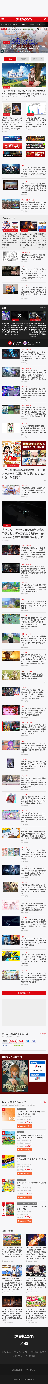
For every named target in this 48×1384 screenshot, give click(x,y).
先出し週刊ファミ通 (28, 200)
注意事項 (43, 1352)
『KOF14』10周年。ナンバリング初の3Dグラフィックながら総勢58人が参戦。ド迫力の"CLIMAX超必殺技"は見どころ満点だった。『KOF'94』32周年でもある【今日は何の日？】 (33, 552)
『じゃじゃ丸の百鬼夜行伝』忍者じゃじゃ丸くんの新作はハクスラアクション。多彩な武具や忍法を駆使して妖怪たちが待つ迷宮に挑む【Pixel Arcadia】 (33, 393)
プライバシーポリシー (21, 1352)
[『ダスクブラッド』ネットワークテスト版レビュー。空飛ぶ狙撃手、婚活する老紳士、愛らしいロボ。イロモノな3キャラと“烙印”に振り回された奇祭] (12, 1301)
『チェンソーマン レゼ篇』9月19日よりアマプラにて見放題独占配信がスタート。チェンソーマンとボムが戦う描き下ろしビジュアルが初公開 (33, 170)
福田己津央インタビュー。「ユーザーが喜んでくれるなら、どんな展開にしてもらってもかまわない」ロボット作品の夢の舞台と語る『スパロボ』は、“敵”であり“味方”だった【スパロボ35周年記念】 (12, 1283)
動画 (4, 307)
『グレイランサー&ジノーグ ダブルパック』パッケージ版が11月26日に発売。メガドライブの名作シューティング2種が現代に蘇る (33, 711)
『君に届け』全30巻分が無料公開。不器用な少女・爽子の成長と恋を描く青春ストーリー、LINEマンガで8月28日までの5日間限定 (33, 906)
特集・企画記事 (26, 320)
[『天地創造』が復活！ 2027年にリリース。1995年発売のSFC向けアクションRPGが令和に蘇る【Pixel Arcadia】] (11, 490)
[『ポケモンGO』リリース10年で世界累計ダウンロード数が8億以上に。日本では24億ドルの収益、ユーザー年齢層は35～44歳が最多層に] (36, 109)
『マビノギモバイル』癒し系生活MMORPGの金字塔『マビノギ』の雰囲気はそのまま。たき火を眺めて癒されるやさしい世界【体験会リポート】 (24, 47)
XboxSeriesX (18, 1045)
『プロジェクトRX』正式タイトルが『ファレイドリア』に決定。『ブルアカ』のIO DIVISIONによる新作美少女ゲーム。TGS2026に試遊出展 (33, 889)
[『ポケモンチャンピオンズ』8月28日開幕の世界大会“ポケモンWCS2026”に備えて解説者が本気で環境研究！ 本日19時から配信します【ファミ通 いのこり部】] (11, 726)
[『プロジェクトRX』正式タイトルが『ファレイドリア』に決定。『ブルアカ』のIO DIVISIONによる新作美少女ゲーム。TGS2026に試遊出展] (11, 887)
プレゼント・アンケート (10, 230)
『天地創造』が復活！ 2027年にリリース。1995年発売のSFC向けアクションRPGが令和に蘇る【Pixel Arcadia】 (33, 491)
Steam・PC (7, 1045)
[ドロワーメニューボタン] (2, 19)
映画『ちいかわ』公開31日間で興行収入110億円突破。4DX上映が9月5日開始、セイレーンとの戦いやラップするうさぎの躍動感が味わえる (33, 835)
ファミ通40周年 (13, 466)
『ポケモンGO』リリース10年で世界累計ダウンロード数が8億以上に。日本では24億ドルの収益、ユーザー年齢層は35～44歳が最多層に (36, 122)
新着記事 (23, 59)
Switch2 (8, 24)
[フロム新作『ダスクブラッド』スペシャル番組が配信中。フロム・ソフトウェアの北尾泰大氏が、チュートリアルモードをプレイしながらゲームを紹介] (28, 226)
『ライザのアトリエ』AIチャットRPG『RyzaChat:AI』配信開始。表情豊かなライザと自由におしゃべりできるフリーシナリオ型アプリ (24, 93)
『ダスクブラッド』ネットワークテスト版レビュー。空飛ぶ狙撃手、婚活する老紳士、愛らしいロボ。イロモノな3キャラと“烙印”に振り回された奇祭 (12, 1314)
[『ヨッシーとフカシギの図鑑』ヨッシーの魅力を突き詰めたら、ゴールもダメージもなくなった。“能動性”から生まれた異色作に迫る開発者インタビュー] (36, 1301)
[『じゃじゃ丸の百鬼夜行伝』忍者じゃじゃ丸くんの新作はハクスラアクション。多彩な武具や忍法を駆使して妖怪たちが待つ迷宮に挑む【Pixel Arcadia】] (11, 391)
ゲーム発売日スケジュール (15, 1033)
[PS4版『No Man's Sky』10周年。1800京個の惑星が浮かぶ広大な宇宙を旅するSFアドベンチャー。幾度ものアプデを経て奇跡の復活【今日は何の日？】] (11, 568)
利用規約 (34, 1352)
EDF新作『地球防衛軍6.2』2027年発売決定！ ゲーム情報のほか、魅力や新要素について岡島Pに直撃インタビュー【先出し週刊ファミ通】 (33, 205)
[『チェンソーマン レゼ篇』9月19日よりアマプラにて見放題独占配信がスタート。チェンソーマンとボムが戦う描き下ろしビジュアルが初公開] (11, 169)
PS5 (19, 24)
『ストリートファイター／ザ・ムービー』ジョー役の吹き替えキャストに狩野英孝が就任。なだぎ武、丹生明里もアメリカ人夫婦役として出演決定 (33, 292)
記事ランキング (37, 59)
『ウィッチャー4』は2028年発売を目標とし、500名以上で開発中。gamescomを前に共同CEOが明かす (23, 533)
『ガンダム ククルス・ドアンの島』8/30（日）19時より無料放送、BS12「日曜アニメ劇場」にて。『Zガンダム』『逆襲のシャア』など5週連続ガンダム (32, 694)
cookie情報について (20, 1356)
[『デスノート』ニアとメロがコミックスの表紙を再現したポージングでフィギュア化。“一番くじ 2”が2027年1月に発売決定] (11, 940)
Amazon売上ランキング (14, 1102)
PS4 (33, 1041)
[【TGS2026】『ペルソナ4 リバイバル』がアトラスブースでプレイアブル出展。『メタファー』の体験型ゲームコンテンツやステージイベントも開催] (11, 956)
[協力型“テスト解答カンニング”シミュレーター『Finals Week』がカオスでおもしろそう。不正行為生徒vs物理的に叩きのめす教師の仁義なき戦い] (11, 745)
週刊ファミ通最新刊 (12, 1057)
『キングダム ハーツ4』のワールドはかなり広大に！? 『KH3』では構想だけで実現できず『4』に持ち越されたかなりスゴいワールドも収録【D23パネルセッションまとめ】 (36, 1253)
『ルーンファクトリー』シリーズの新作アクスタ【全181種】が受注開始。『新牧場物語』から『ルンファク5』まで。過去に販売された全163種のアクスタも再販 (33, 977)
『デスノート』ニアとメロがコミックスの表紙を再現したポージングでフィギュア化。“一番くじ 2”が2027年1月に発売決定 (33, 941)
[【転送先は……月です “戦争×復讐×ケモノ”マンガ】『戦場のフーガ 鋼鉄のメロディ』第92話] (11, 256)
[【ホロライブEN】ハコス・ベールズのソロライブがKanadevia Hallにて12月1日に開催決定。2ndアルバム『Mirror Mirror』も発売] (11, 798)
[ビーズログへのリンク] (31, 1370)
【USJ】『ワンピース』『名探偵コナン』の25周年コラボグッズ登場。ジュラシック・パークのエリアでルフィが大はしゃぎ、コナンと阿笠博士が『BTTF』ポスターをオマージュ (12, 123)
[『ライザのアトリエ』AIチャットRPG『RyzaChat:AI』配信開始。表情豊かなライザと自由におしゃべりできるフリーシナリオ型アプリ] (24, 75)
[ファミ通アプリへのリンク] (17, 1370)
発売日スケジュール (37, 24)
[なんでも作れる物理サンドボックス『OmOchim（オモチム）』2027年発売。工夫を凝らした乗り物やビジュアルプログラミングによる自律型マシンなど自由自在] (11, 619)
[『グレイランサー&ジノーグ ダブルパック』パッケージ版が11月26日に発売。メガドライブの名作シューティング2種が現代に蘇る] (11, 710)
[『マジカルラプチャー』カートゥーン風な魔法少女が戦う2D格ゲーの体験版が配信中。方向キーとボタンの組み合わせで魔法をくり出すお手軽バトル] (11, 815)
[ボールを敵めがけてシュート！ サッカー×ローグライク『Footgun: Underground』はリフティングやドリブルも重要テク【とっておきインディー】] (28, 315)
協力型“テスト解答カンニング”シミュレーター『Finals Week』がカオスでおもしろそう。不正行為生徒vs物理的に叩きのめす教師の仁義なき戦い (33, 747)
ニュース (6, 87)
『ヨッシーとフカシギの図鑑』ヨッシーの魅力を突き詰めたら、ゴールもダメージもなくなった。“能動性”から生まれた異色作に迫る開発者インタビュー (36, 1314)
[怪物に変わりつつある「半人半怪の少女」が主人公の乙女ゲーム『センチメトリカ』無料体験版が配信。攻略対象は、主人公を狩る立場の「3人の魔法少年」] (11, 780)
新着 (2, 24)
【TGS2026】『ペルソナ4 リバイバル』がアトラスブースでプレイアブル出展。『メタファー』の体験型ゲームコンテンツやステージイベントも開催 (33, 959)
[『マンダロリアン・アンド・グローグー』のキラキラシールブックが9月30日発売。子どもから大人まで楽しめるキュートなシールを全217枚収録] (11, 852)
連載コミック (26, 252)
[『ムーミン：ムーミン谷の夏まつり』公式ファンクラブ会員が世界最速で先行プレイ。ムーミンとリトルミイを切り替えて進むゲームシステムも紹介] (11, 185)
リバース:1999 (28, 671)
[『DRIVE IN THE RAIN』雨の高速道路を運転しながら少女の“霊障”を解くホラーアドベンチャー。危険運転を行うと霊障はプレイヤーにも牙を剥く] (11, 921)
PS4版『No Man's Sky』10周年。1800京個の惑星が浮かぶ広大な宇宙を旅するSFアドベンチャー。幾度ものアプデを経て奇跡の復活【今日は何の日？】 (33, 570)
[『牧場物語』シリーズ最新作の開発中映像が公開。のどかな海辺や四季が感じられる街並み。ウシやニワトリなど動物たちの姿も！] (11, 587)
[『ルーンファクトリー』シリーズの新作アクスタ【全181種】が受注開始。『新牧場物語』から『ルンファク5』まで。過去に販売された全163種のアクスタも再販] (11, 975)
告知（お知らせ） (27, 722)
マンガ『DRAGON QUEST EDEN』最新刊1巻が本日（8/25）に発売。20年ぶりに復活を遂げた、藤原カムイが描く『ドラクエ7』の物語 (33, 430)
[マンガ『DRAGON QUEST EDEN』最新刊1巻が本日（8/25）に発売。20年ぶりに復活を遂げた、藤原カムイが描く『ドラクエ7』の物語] (11, 428)
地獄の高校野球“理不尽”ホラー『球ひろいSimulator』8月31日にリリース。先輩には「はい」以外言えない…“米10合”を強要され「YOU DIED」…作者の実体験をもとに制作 (33, 659)
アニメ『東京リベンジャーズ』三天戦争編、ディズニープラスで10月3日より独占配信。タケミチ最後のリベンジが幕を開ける (33, 765)
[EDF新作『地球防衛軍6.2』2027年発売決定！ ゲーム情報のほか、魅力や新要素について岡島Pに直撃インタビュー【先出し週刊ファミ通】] (11, 204)
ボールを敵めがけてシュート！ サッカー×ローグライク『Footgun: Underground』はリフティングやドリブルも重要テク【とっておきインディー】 (28, 328)
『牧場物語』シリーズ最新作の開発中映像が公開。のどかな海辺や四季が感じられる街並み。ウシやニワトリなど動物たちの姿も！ (33, 588)
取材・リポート (8, 43)
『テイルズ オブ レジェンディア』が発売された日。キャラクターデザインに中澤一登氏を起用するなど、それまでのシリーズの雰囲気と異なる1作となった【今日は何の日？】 (33, 411)
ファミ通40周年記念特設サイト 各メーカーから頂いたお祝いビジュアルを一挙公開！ (24, 473)
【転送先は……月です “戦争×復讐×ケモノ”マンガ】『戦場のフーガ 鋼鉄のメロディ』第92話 (33, 257)
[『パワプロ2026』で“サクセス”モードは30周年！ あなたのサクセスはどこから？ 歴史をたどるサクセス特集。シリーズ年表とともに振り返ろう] (12, 1240)
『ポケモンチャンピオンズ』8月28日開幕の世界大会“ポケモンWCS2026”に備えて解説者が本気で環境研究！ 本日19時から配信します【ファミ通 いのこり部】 (33, 729)
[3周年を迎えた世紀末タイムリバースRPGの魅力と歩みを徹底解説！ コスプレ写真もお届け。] (11, 675)
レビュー (24, 267)
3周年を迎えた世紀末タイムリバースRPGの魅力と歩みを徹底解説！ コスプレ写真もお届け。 (33, 676)
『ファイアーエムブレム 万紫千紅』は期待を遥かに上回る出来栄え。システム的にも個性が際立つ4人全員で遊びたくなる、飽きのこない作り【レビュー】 (36, 1283)
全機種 (5, 1041)
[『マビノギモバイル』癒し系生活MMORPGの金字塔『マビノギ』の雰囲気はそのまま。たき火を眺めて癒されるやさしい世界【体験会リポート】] (24, 40)
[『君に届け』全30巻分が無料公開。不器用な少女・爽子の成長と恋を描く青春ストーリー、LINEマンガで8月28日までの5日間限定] (11, 905)
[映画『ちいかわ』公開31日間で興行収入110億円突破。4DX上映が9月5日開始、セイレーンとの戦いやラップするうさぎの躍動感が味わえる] (11, 833)
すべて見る (43, 307)
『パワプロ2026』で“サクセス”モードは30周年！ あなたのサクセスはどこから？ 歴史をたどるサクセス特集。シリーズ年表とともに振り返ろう (12, 1253)
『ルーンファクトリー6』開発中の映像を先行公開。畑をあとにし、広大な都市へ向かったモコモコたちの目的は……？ (33, 604)
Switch (14, 24)
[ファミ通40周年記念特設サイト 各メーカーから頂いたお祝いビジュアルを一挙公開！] (24, 453)
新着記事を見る (24, 993)
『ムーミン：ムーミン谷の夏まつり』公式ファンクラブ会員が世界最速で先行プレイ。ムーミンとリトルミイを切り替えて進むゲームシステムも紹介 (33, 188)
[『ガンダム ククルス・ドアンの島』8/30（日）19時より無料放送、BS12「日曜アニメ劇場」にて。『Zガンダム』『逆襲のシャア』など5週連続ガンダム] (11, 691)
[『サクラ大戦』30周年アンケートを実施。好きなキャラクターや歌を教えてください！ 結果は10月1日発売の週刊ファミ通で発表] (10, 226)
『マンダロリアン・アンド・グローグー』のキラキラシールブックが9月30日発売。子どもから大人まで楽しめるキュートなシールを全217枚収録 (33, 854)
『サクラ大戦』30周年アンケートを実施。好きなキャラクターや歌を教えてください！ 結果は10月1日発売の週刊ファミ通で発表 (10, 239)
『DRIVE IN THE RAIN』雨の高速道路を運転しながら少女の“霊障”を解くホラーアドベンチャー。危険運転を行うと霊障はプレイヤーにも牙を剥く (33, 924)
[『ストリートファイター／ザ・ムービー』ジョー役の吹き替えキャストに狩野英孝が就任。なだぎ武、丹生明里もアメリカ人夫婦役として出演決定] (11, 289)
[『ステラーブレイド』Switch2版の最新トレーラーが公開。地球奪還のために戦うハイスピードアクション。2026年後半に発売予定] (11, 870)
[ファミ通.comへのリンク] (24, 19)
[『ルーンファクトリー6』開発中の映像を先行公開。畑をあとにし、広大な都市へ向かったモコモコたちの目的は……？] (11, 603)
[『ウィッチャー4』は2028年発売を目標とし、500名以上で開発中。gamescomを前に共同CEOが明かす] (24, 513)
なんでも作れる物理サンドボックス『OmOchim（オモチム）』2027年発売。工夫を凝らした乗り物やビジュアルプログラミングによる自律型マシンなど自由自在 (33, 622)
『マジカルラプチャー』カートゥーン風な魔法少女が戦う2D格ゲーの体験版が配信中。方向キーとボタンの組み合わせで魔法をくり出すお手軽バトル (33, 817)
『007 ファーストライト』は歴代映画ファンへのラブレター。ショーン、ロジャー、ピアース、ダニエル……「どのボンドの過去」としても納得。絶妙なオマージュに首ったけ (33, 273)
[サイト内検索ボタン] (45, 19)
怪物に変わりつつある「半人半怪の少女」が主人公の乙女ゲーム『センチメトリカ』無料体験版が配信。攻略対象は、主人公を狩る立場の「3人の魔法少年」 (33, 782)
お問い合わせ (6, 1352)
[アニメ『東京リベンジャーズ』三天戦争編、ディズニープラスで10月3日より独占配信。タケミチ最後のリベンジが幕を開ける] (11, 763)
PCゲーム (25, 24)
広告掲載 (32, 1356)
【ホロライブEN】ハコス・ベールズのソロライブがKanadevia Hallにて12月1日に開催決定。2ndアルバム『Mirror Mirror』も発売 (33, 800)
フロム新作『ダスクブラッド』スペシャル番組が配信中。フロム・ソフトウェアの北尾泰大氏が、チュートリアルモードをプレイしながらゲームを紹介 (28, 239)
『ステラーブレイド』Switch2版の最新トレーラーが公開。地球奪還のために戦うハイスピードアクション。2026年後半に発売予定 (33, 872)
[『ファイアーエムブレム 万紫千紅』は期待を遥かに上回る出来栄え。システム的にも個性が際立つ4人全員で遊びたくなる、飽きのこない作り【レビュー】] (36, 1270)
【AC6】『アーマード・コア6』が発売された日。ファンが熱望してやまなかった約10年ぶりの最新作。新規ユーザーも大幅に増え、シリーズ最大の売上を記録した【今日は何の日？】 (33, 374)
